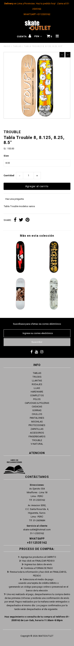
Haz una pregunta (14, 199)
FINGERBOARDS (37, 436)
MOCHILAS (37, 421)
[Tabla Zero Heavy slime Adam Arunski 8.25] (54, 308)
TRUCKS (36, 376)
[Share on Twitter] (21, 220)
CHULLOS (37, 414)
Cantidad (9, 175)
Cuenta (22, 36)
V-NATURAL (37, 444)
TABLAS (17, 46)
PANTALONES (37, 418)
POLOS (37, 399)
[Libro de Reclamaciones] (14, 467)
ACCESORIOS (37, 432)
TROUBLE (37, 440)
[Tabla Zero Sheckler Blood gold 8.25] (54, 272)
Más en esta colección (37, 235)
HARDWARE (37, 391)
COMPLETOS (37, 395)
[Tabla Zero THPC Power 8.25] (20, 272)
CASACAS (37, 406)
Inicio (7, 46)
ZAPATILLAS (37, 429)
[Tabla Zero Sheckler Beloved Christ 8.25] (20, 308)
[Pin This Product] (27, 220)
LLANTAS (37, 380)
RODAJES (37, 384)
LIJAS (37, 388)
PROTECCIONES (37, 425)
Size (6, 155)
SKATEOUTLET (46, 636)
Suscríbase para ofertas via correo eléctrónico (37, 324)
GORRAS (36, 410)
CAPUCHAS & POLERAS (37, 403)
